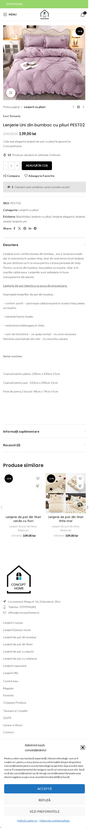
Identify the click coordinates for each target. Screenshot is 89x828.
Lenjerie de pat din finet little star (65, 519)
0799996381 (14, 4)
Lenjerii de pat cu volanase (20, 658)
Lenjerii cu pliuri (35, 107)
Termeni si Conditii (15, 711)
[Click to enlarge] (11, 92)
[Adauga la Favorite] (37, 478)
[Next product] (83, 107)
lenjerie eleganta (63, 216)
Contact (8, 732)
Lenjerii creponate (14, 665)
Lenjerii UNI (10, 673)
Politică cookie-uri (27, 820)
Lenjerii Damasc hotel (17, 630)
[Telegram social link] (35, 228)
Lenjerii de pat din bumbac (20, 637)
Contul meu (10, 681)
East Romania (11, 116)
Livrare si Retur (13, 725)
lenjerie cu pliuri (41, 216)
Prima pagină (11, 107)
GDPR (7, 718)
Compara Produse (14, 702)
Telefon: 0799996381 (22, 607)
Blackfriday (23, 216)
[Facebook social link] (14, 228)
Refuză (44, 800)
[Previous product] (73, 107)
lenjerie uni (19, 221)
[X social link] (19, 228)
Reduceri (23, 530)
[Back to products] (78, 107)
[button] (83, 747)
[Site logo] (44, 14)
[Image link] (18, 579)
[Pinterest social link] (25, 228)
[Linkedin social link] (30, 228)
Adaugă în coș (37, 165)
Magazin (8, 688)
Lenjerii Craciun (13, 622)
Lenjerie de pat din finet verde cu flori (23, 519)
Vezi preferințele (45, 811)
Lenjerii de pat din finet (23, 526)
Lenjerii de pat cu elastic (18, 651)
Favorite (8, 695)
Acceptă (44, 789)
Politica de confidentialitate (55, 820)
